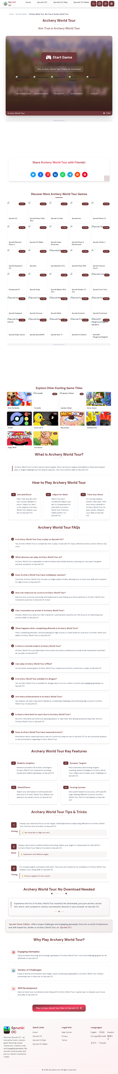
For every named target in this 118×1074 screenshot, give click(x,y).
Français (102, 1043)
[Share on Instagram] (48, 174)
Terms (64, 1040)
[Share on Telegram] (70, 174)
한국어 (93, 1043)
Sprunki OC (42, 2)
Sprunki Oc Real (60, 2)
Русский (102, 1036)
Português (94, 1036)
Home (28, 2)
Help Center (67, 1032)
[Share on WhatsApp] (62, 174)
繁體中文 (110, 1037)
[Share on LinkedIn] (55, 174)
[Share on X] (33, 174)
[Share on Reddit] (77, 174)
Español (110, 1032)
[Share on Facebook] (40, 174)
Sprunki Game (21, 14)
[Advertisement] (59, 138)
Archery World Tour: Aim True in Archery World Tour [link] (48, 14)
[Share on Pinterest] (85, 174)
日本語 (102, 1032)
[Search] (93, 3)
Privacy (65, 1036)
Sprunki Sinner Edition (19, 924)
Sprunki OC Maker (81, 2)
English (94, 1032)
